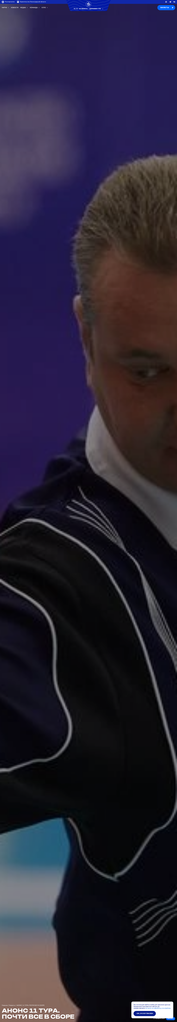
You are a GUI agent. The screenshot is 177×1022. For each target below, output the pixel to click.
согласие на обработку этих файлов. (158, 1008)
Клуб (44, 7)
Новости (14, 7)
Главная (5, 1005)
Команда (34, 7)
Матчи (4, 7)
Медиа (23, 7)
